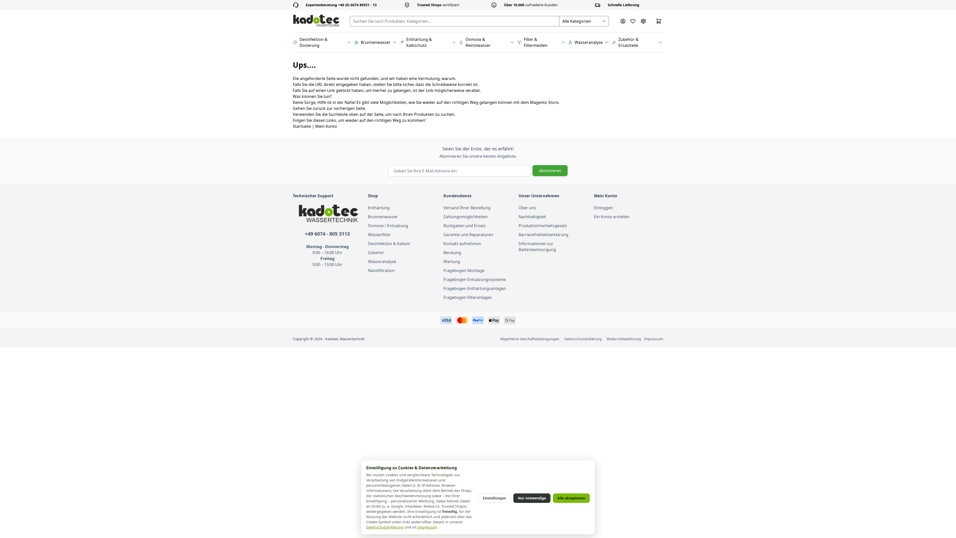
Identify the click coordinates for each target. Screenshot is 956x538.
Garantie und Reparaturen (468, 234)
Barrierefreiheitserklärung (543, 234)
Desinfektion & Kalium (389, 243)
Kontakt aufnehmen (462, 243)
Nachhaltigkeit (532, 216)
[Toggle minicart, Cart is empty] (658, 21)
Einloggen (603, 207)
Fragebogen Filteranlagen (467, 297)
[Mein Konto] (623, 21)
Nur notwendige (532, 498)
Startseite (302, 126)
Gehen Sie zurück (309, 108)
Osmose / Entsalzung (388, 225)
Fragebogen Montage (463, 270)
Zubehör (376, 252)
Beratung (452, 252)
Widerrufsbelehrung (625, 338)
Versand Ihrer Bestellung (466, 207)
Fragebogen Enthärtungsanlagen (474, 288)
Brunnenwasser (383, 216)
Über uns (527, 207)
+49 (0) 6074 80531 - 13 (341, 4)
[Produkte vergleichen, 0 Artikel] (643, 21)
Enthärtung (379, 207)
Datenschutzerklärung (583, 338)
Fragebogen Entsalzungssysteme (474, 279)
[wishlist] (632, 21)
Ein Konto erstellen (612, 216)
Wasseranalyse (382, 261)
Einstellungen (494, 498)
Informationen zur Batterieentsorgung (537, 246)
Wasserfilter (379, 234)
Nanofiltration (381, 270)
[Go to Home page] (316, 21)
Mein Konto (326, 126)
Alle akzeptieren (571, 498)
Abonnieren (550, 170)
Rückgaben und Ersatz (464, 225)
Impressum (653, 338)
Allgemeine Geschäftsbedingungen (529, 338)
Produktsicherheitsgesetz (543, 225)
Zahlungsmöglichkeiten (465, 216)
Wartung (451, 261)
